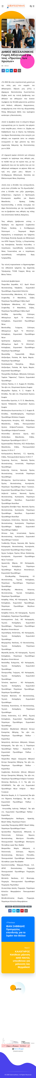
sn (2, 66)
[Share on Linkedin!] (11, 70)
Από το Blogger (19, 1049)
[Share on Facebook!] (3, 70)
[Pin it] (15, 70)
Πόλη (29, 906)
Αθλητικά (9, 906)
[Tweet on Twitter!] (7, 70)
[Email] (19, 70)
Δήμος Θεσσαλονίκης (19, 906)
